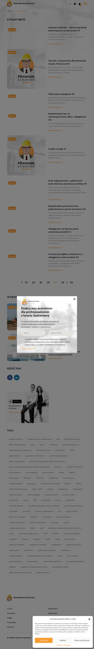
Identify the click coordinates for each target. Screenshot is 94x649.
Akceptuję (44, 640)
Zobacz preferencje (81, 640)
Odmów (63, 640)
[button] (89, 619)
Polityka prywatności (63, 645)
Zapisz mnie (27, 349)
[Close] (74, 298)
